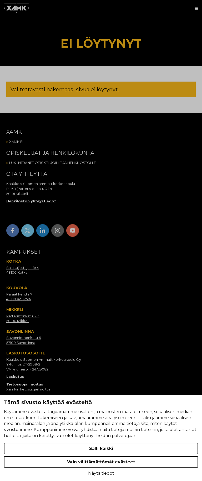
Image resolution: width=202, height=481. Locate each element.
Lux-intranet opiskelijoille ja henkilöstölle (52, 163)
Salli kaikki (101, 448)
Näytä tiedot (101, 473)
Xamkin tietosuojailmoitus (28, 389)
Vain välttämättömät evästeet (101, 461)
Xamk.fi (16, 141)
